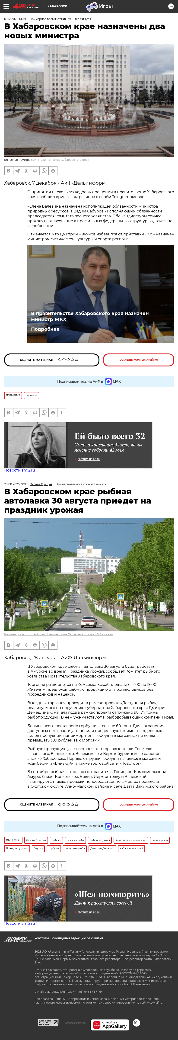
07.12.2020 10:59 (15, 19)
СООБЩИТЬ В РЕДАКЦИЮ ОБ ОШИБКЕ (77, 938)
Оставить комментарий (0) (139, 359)
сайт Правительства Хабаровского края (60, 159)
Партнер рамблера (75, 1022)
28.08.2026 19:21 (15, 484)
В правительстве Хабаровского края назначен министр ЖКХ (90, 316)
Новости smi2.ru (19, 470)
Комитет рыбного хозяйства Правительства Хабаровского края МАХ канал (58, 634)
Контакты (42, 938)
